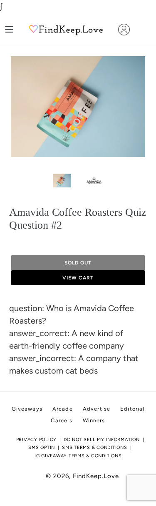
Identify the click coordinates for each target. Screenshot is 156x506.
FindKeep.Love (96, 476)
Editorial (132, 409)
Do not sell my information (102, 439)
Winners (94, 420)
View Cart (78, 278)
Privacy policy (36, 439)
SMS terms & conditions (94, 447)
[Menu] (9, 29)
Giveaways (27, 409)
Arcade (62, 409)
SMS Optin (41, 447)
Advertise (96, 409)
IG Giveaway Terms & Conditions (78, 456)
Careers (61, 420)
